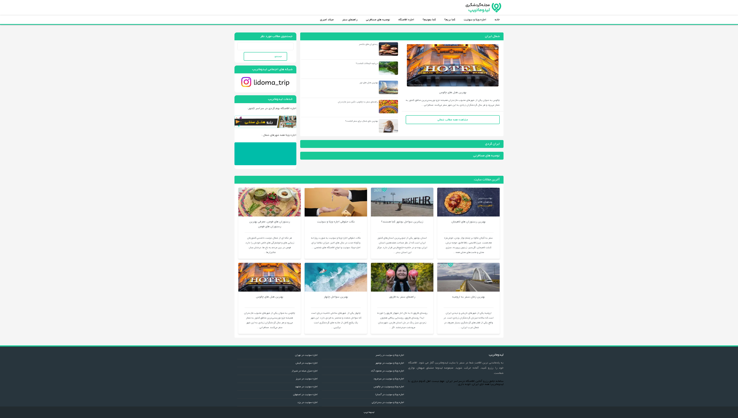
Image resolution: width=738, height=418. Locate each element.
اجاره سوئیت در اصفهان (305, 394)
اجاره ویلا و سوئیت (475, 19)
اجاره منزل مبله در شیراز (304, 371)
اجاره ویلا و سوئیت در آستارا (389, 394)
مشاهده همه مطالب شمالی (452, 119)
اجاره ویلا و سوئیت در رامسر (390, 355)
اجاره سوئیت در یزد (307, 402)
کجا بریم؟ (449, 19)
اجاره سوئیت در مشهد (306, 387)
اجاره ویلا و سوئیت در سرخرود (389, 379)
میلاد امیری (327, 19)
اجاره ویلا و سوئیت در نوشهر (389, 363)
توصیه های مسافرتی (378, 19)
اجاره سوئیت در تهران (306, 355)
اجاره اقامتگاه (406, 19)
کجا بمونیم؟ (429, 19)
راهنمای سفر (349, 19)
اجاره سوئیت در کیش (306, 363)
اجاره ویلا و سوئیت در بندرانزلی (388, 402)
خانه (497, 19)
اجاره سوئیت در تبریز (306, 379)
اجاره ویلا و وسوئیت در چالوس (389, 387)
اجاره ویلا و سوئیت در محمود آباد (387, 371)
